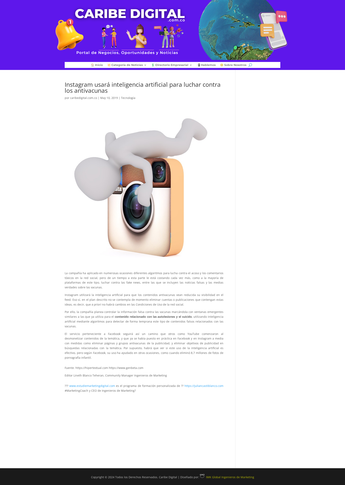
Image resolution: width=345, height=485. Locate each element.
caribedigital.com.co (83, 98)
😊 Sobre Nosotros (233, 65)
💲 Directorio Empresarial (169, 65)
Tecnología (128, 98)
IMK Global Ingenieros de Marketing (230, 477)
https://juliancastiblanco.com (203, 386)
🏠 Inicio (97, 65)
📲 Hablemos (206, 65)
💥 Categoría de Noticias (125, 65)
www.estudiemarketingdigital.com (92, 386)
